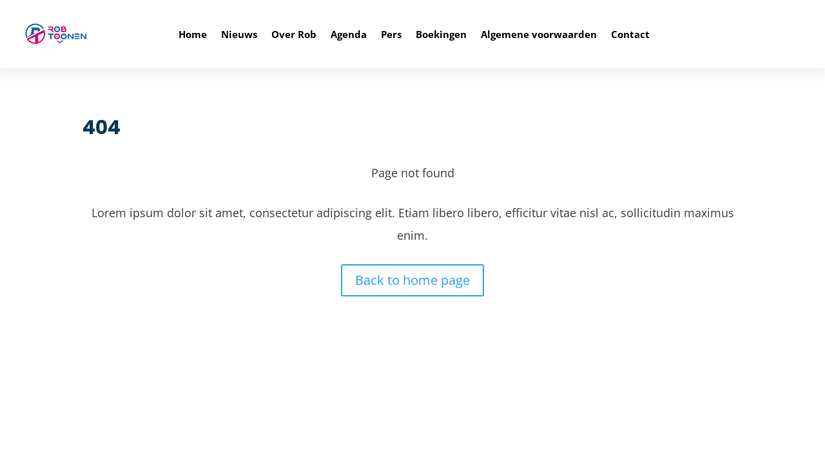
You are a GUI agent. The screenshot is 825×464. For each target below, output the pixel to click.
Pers (391, 34)
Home (193, 34)
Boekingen (441, 34)
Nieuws (239, 34)
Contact (630, 34)
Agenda (349, 34)
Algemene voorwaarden (539, 34)
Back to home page (412, 280)
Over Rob (293, 34)
